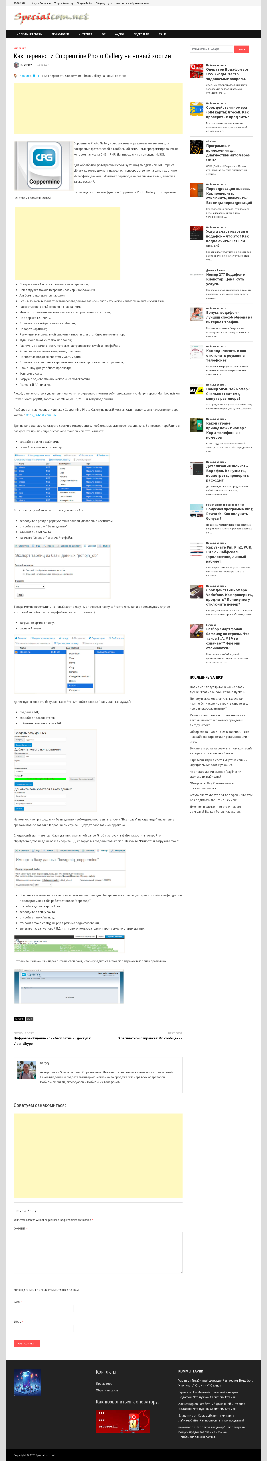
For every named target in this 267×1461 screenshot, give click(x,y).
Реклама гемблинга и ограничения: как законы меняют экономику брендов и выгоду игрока (217, 720)
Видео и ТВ (141, 34)
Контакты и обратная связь (132, 3)
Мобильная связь (29, 34)
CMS (29, 1019)
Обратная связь (107, 1390)
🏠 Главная (22, 76)
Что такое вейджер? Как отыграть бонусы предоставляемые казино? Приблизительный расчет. (211, 1432)
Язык (162, 34)
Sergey (28, 64)
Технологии (60, 34)
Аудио (119, 34)
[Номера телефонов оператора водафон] (123, 1421)
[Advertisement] (98, 108)
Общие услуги (104, 3)
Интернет (85, 34)
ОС (104, 34)
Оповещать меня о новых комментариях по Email (47, 1290)
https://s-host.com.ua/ (40, 415)
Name (18, 1301)
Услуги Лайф (84, 3)
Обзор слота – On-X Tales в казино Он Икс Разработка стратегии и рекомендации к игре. (219, 737)
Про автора (104, 1383)
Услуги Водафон (41, 3)
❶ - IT (37, 76)
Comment (21, 1228)
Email (18, 1321)
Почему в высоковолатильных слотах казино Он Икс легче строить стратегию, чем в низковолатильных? (219, 703)
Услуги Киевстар (64, 3)
